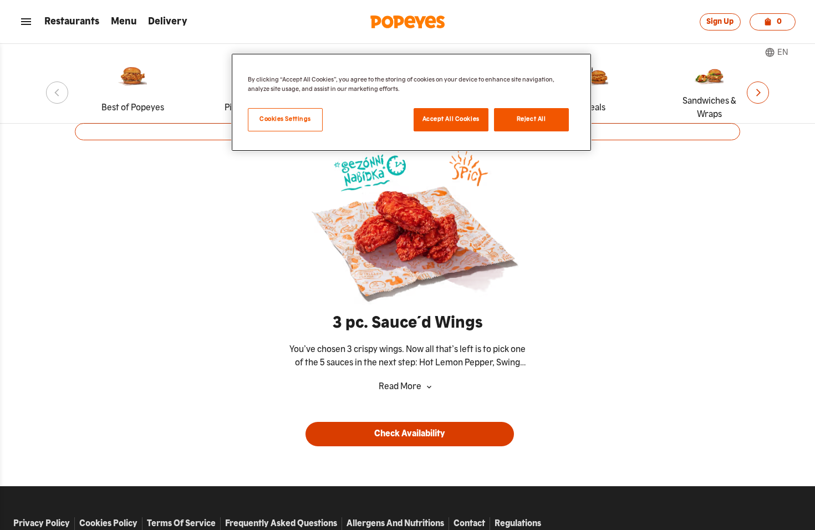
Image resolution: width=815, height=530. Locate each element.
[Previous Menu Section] (57, 92)
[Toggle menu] (26, 21)
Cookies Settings (285, 119)
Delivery (167, 21)
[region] (411, 102)
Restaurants (71, 21)
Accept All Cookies (451, 119)
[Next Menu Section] (758, 92)
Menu (124, 21)
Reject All (531, 119)
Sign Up (719, 21)
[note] (407, 356)
